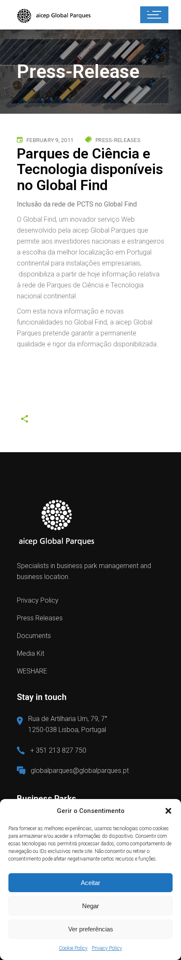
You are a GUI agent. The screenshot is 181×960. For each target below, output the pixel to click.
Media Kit (30, 653)
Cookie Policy (73, 948)
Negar (90, 905)
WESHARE (32, 671)
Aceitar (90, 882)
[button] (168, 811)
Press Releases (40, 618)
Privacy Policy (107, 948)
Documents (34, 636)
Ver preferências (90, 929)
